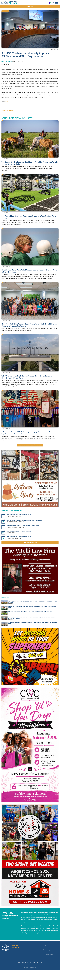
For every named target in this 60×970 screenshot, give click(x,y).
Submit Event (25, 945)
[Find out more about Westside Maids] (30, 656)
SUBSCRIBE (30, 6)
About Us (35, 945)
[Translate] (50, 2)
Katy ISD (7, 101)
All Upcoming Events (30, 542)
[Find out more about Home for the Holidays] (30, 478)
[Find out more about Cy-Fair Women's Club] (30, 745)
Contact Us (34, 948)
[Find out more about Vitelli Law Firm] (30, 570)
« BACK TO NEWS (7, 111)
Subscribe (25, 948)
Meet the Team (35, 947)
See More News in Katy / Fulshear (30, 445)
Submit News (25, 947)
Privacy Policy (27, 967)
